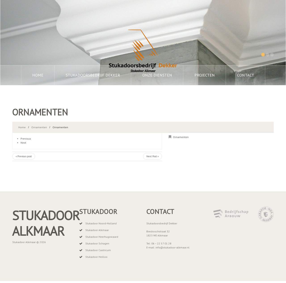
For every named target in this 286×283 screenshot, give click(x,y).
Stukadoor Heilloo (96, 256)
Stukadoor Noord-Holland (101, 223)
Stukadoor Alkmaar (46, 222)
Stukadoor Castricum (98, 250)
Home (37, 75)
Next (23, 142)
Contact (245, 75)
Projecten (204, 75)
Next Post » (152, 156)
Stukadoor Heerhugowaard (101, 236)
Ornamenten (39, 127)
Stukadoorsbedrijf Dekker (93, 75)
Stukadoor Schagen (97, 243)
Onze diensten (157, 75)
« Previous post (24, 156)
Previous (26, 138)
